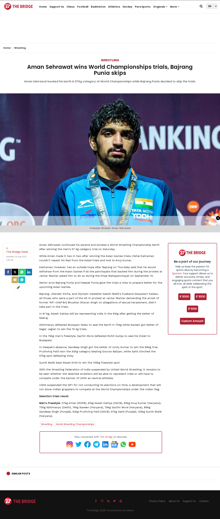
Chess (71, 6)
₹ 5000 (184, 297)
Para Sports (143, 6)
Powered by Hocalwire (121, 510)
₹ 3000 (200, 297)
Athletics (114, 6)
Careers (204, 501)
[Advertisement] (110, 32)
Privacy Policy (157, 501)
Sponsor (177, 273)
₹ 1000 (192, 309)
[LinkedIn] (28, 272)
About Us (174, 501)
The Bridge (106, 436)
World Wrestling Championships (75, 424)
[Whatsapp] (21, 272)
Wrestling (110, 60)
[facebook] (8, 272)
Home (43, 6)
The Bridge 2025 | (97, 510)
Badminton (98, 6)
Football (82, 6)
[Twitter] (15, 272)
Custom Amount (192, 321)
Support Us (57, 6)
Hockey (127, 6)
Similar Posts (21, 473)
